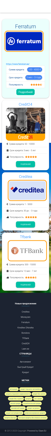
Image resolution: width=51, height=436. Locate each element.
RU (23, 9)
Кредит (25, 372)
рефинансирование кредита (35, 413)
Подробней (25, 92)
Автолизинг (25, 361)
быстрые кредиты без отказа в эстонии (33, 418)
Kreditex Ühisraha (25, 327)
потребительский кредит (32, 403)
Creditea (25, 311)
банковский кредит (18, 408)
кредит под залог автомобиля (30, 389)
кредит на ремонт (33, 408)
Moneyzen (25, 317)
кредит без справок (16, 399)
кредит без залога (39, 394)
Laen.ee (25, 348)
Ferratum (25, 322)
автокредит (14, 389)
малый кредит (15, 403)
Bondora (26, 333)
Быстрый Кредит (26, 367)
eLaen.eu (7, 6)
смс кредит (38, 399)
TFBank (25, 338)
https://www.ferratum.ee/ (18, 64)
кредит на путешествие (14, 413)
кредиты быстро (10, 418)
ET (23, 3)
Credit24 (25, 343)
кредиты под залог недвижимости (18, 394)
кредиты (29, 399)
